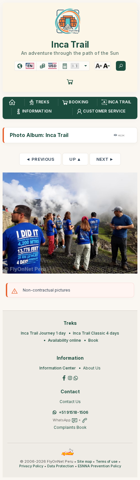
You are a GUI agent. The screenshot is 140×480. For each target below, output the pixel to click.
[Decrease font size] (106, 66)
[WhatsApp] (76, 377)
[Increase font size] (99, 66)
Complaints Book (70, 427)
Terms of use (107, 461)
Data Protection (60, 466)
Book (93, 340)
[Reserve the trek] (70, 81)
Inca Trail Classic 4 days (96, 333)
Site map (84, 461)
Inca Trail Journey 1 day (43, 333)
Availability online (64, 340)
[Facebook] (64, 377)
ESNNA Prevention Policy (99, 466)
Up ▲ (75, 159)
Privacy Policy (31, 466)
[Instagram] (70, 377)
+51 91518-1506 (73, 412)
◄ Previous (40, 159)
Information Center (57, 368)
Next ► (105, 159)
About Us (92, 368)
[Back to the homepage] (12, 102)
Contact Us (70, 401)
